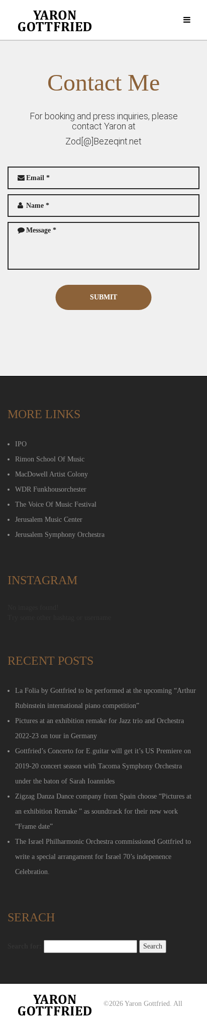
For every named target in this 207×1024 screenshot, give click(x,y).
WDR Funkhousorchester (50, 489)
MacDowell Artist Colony (51, 474)
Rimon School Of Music (49, 459)
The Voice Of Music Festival (55, 504)
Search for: (25, 946)
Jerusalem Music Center (48, 519)
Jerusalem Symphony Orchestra (60, 534)
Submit (103, 297)
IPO (21, 444)
